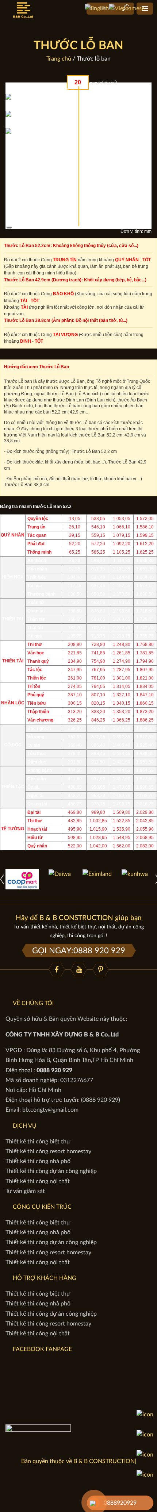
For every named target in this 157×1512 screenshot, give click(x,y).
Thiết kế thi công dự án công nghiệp (51, 1171)
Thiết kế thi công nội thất (37, 1181)
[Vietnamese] (127, 8)
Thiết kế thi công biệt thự (37, 1141)
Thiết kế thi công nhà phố (37, 1161)
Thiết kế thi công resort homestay (48, 1151)
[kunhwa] (135, 874)
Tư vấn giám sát (25, 1191)
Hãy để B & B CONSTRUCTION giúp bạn (79, 918)
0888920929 (120, 1503)
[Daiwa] (60, 874)
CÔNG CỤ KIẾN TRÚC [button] (42, 1207)
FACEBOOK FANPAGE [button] (42, 1349)
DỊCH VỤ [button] (25, 1126)
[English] (97, 8)
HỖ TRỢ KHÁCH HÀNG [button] (44, 1278)
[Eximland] (97, 874)
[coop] (22, 879)
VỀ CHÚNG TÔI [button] (33, 1003)
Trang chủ (58, 59)
